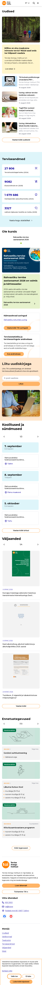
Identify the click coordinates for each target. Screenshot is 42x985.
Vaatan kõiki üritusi (21, 530)
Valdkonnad (7, 937)
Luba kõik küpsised (21, 982)
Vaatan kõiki (21, 706)
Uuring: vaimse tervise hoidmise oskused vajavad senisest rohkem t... (29, 94)
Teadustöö (6, 940)
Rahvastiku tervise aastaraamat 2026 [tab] (21, 243)
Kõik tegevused (21, 848)
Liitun (21, 384)
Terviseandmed (8, 944)
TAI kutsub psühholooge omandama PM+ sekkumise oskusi (29, 78)
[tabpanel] (21, 278)
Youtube (11, 916)
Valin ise (14, 976)
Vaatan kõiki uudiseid (21, 140)
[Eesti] (27, 3)
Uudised (5, 933)
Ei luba (28, 976)
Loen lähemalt (21, 886)
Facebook (4, 916)
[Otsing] (34, 3)
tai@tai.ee (9, 907)
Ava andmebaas (14, 354)
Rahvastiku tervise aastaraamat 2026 (17, 303)
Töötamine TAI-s (21, 892)
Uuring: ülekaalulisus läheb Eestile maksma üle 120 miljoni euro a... (28, 124)
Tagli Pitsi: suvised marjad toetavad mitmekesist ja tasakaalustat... (26, 109)
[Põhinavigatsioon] (38, 3)
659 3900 (9, 902)
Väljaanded (6, 948)
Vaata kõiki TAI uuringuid (17, 328)
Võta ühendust (10, 898)
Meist (4, 951)
